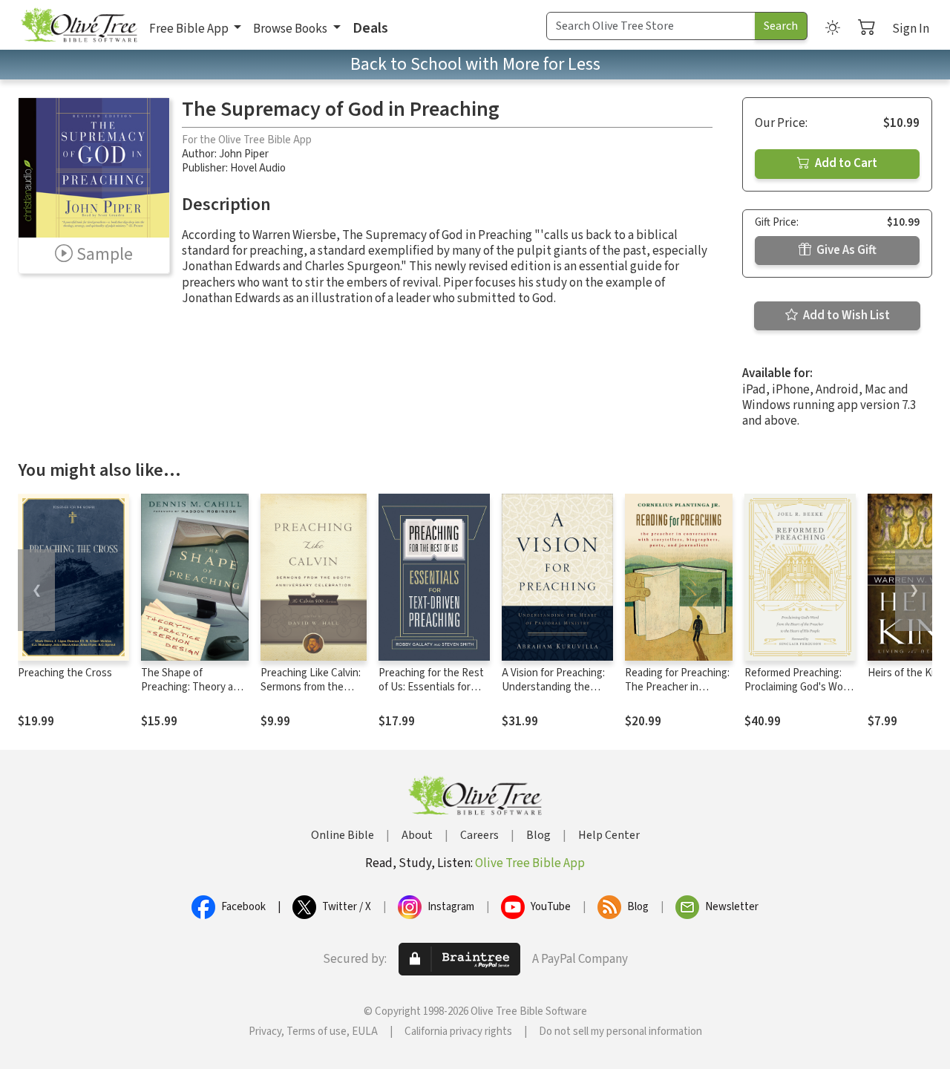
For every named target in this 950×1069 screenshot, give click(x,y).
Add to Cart (845, 163)
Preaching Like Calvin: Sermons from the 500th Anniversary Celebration (311, 694)
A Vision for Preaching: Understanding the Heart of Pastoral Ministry (553, 694)
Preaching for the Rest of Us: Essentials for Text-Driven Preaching (431, 687)
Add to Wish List (845, 315)
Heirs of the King (907, 673)
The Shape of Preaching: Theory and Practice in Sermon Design (193, 694)
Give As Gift (845, 250)
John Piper (244, 154)
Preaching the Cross (65, 673)
